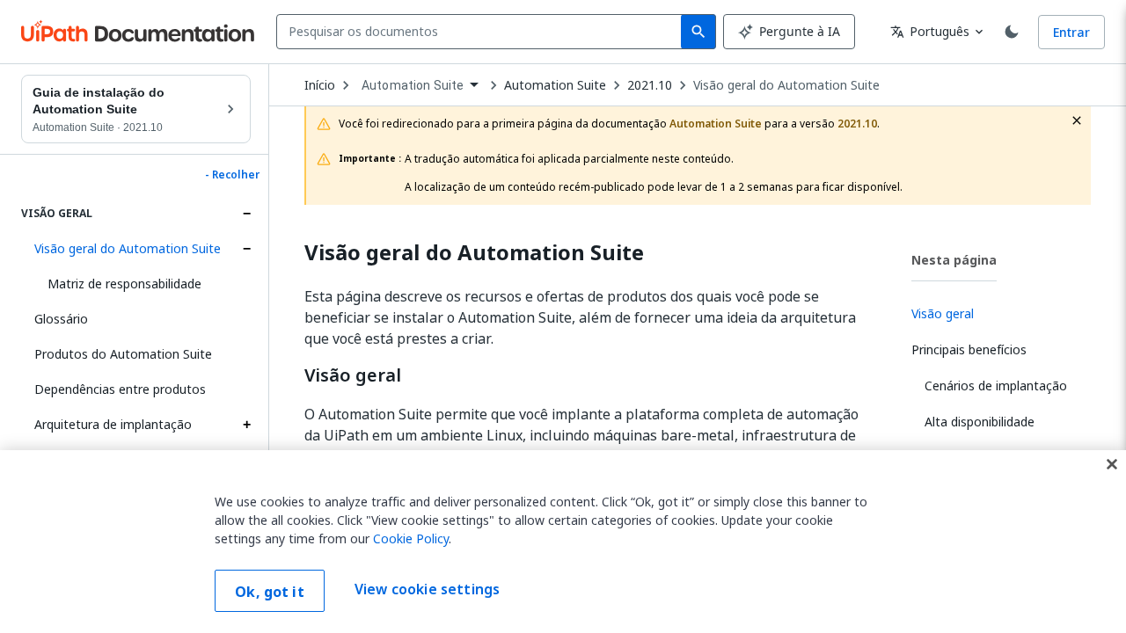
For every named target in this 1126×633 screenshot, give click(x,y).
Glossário (61, 318)
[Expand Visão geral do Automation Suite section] (246, 249)
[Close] (1112, 464)
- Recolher (232, 175)
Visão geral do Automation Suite (127, 248)
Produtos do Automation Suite (123, 354)
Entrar (1071, 32)
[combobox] (482, 31)
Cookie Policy (411, 538)
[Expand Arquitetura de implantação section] (246, 425)
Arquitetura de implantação (113, 424)
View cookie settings (427, 589)
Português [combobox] (929, 31)
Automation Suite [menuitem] (413, 85)
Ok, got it (269, 591)
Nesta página (954, 260)
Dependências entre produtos (120, 389)
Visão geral (352, 375)
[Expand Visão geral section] (246, 214)
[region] (563, 541)
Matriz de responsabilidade (124, 283)
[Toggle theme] (1011, 31)
